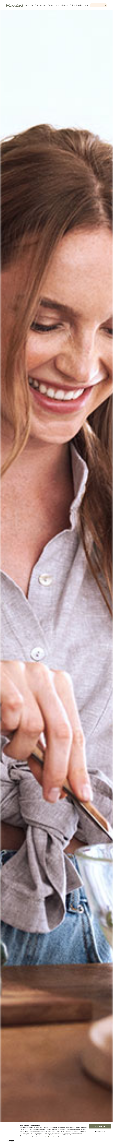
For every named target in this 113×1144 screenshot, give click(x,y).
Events (86, 5)
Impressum (62, 1136)
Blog (32, 5)
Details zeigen (24, 1141)
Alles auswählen (100, 1126)
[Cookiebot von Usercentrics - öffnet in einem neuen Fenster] (10, 1141)
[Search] (105, 5)
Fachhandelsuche (76, 5)
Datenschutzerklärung (50, 1136)
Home (27, 5)
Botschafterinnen (41, 5)
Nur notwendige (100, 1131)
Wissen (50, 5)
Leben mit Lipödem (61, 5)
